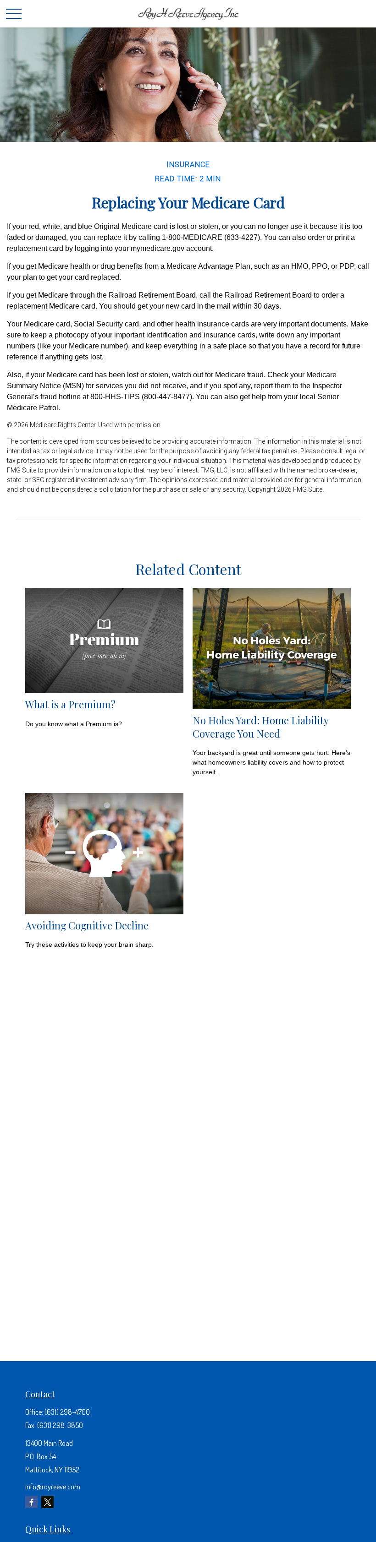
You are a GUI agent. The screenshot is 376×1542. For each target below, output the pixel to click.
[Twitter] (47, 1502)
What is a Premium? (70, 704)
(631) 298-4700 (67, 1412)
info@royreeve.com (52, 1486)
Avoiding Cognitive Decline (87, 925)
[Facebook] (31, 1502)
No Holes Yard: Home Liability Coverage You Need (260, 726)
